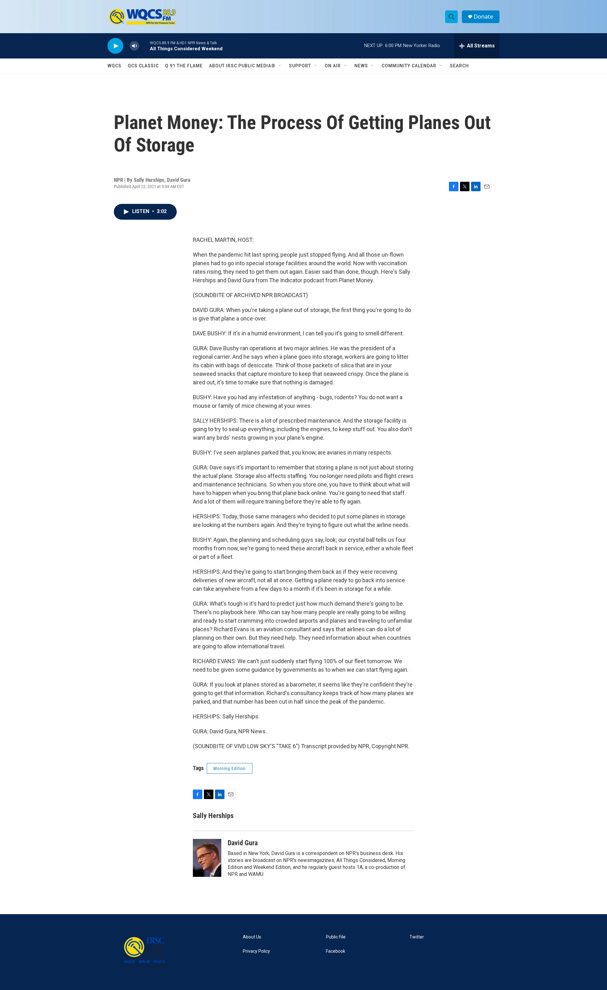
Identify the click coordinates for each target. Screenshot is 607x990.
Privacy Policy (256, 951)
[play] (115, 46)
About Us (252, 937)
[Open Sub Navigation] (280, 65)
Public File (336, 937)
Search (459, 65)
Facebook (335, 951)
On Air (333, 65)
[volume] (134, 46)
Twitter (416, 937)
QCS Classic (143, 65)
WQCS (114, 65)
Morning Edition (229, 768)
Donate (483, 16)
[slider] (144, 45)
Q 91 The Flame (184, 65)
